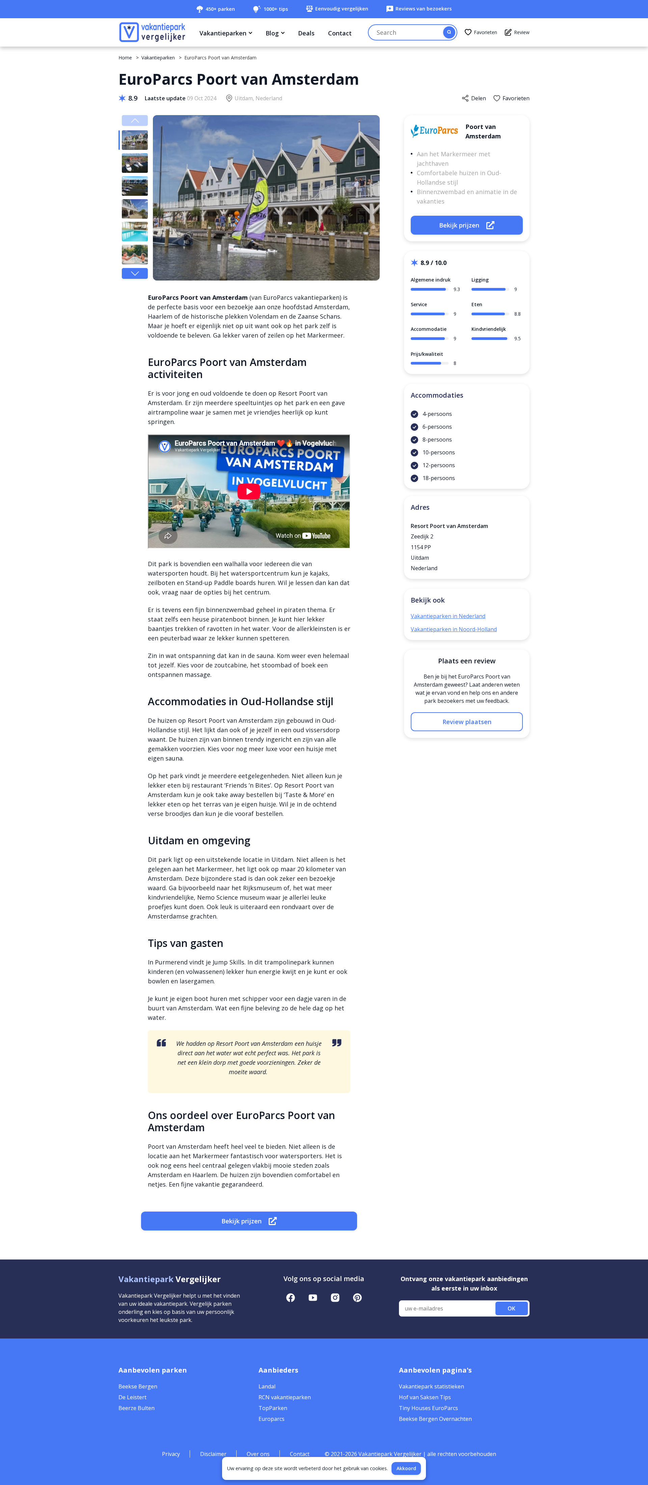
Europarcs (272, 1419)
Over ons (258, 1454)
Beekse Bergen (137, 1386)
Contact (340, 33)
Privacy (171, 1454)
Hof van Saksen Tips (425, 1397)
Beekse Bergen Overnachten (435, 1419)
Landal (267, 1386)
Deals (306, 33)
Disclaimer (213, 1454)
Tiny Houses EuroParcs (428, 1408)
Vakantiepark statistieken (431, 1386)
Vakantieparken (222, 33)
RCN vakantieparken (285, 1397)
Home (125, 57)
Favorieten (485, 32)
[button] (135, 273)
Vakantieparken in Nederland (448, 616)
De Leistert (132, 1397)
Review (522, 32)
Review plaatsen (466, 722)
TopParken (273, 1408)
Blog (272, 33)
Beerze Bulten (136, 1408)
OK (511, 1308)
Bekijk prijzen (241, 1221)
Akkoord (406, 1468)
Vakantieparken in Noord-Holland (454, 629)
